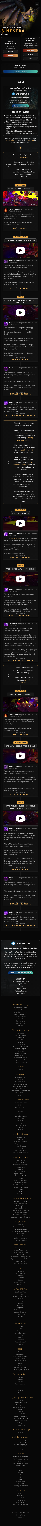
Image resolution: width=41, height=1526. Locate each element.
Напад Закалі (20, 1358)
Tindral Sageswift (20, 1342)
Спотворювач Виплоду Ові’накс (20, 1257)
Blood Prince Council (20, 1416)
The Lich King (20, 1425)
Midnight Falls (20, 1095)
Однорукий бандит (20, 1212)
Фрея (20, 1474)
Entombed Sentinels (20, 1012)
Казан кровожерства (20, 1203)
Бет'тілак (21, 1275)
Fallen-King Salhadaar (20, 1084)
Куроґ (20, 1388)
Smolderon (20, 1340)
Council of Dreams (20, 1333)
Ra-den (20, 1129)
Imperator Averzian (20, 1077)
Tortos (20, 1109)
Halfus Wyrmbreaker (20, 1310)
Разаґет (20, 1393)
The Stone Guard (20, 1160)
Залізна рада (20, 1465)
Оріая (20, 1470)
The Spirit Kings (20, 1167)
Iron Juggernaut (20, 1044)
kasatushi (30, 140)
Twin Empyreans (21, 1125)
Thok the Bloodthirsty (20, 1055)
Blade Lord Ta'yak (20, 1176)
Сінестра (21, 1319)
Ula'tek (20, 1025)
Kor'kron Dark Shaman (20, 1046)
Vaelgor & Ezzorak (20, 1082)
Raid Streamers (20, 1502)
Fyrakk (21, 1344)
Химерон (20, 1303)
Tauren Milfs (9, 140)
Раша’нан (20, 1254)
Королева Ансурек (20, 1263)
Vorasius (20, 1079)
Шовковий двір (20, 1261)
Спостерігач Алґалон (20, 1486)
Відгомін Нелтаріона (20, 1367)
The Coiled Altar (20, 1023)
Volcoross (20, 1331)
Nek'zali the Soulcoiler (20, 1010)
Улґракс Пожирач (20, 1248)
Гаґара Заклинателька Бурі (21, 1231)
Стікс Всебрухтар (20, 1208)
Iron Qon (20, 1123)
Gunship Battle (20, 1405)
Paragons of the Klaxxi (20, 1060)
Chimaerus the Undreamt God (20, 1090)
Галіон (20, 1432)
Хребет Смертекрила (21, 1238)
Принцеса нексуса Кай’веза (20, 1259)
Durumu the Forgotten (21, 1116)
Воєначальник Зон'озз (20, 1227)
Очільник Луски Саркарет (20, 1369)
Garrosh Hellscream (20, 1062)
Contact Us (20, 1517)
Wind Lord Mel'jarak (20, 1180)
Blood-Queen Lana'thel (20, 1418)
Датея (20, 1386)
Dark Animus (20, 1120)
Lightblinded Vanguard (20, 1086)
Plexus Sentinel (20, 1137)
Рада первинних (20, 1384)
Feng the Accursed (20, 1162)
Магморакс (20, 1365)
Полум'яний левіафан (20, 1456)
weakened (24, 157)
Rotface (20, 1411)
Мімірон (20, 1472)
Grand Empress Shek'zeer (20, 1185)
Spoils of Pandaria (20, 1053)
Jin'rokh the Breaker (20, 1103)
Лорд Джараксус (20, 1442)
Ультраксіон (20, 1233)
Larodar (20, 1335)
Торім (20, 1477)
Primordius (20, 1118)
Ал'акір (20, 1294)
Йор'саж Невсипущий (20, 1229)
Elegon (20, 1169)
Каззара (20, 1352)
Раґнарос (20, 1284)
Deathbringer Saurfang (20, 1407)
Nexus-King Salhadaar (20, 1150)
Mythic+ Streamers (20, 1500)
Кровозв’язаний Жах (20, 1250)
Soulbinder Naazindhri (20, 1141)
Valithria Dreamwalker (20, 1420)
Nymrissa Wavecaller (20, 1007)
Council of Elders (20, 1107)
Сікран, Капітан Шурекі (20, 1252)
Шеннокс (21, 1271)
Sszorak (20, 1019)
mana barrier (26, 433)
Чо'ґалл (20, 1316)
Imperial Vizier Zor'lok (20, 1174)
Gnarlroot (20, 1326)
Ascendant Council (20, 1314)
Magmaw (20, 1299)
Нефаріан (20, 1307)
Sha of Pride (20, 1040)
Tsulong (20, 1189)
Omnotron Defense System (20, 1296)
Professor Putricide (20, 1414)
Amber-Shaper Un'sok (20, 1182)
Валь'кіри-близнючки (21, 1447)
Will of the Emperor (20, 1171)
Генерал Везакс (20, 1481)
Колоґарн (20, 1468)
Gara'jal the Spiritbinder (20, 1165)
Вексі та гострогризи (20, 1201)
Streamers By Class (20, 1498)
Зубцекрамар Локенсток (20, 1210)
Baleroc (20, 1280)
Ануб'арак (20, 1449)
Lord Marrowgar (20, 1400)
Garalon (20, 1178)
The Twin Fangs (20, 1021)
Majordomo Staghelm (20, 1282)
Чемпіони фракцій (20, 1444)
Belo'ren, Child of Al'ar (20, 1093)
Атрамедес (20, 1301)
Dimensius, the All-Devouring (20, 1153)
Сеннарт (20, 1382)
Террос (20, 1379)
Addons (20, 1493)
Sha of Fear (20, 1194)
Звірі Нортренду (20, 1440)
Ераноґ (20, 1377)
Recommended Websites (20, 1504)
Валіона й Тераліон (20, 1312)
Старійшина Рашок (20, 1361)
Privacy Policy (20, 1515)
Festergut (20, 1409)
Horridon (20, 1105)
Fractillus (20, 1148)
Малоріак (20, 1305)
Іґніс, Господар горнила (20, 1459)
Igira (20, 1328)
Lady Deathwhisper (20, 1403)
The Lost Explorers (20, 1016)
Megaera (20, 1112)
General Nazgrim (20, 1048)
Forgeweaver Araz (20, 1144)
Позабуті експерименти (20, 1356)
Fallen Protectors (20, 1035)
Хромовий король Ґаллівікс (20, 1217)
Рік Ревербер (20, 1206)
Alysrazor (20, 1277)
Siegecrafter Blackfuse (20, 1057)
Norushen (20, 1037)
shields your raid (26, 450)
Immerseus (20, 1033)
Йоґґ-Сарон (20, 1483)
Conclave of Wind (20, 1292)
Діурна (20, 1391)
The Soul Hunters (20, 1146)
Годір (20, 1479)
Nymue (20, 1337)
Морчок (20, 1224)
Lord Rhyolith (20, 1273)
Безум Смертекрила (20, 1240)
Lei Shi (20, 1191)
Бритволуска (20, 1461)
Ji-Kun (20, 1114)
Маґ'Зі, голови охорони (20, 1215)
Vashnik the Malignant (20, 1014)
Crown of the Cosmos (20, 1088)
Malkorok (21, 1051)
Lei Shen (20, 1127)
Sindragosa (20, 1423)
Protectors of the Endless (20, 1187)
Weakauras (20, 1495)
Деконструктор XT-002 (20, 1463)
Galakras (20, 1042)
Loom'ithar (20, 1139)
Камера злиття (20, 1354)
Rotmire (20, 1070)
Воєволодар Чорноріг (20, 1236)
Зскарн (20, 1363)
